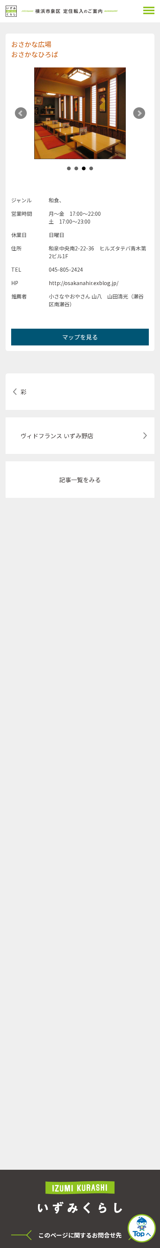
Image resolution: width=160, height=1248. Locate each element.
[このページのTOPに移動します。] (142, 1229)
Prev (21, 113)
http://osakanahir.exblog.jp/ (83, 283)
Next (139, 113)
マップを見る (80, 336)
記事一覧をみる (80, 479)
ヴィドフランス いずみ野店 (56, 435)
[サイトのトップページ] (62, 11)
